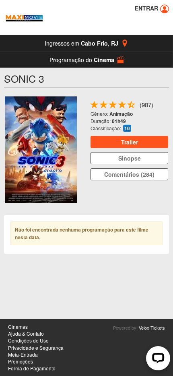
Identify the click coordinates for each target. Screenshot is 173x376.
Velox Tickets (152, 327)
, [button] (81, 43)
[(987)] (132, 106)
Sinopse (129, 158)
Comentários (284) (129, 174)
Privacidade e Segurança (36, 347)
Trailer (129, 142)
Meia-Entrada (23, 354)
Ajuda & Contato (26, 333)
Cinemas (18, 326)
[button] (86, 59)
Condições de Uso (28, 340)
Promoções (20, 361)
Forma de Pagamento (32, 368)
